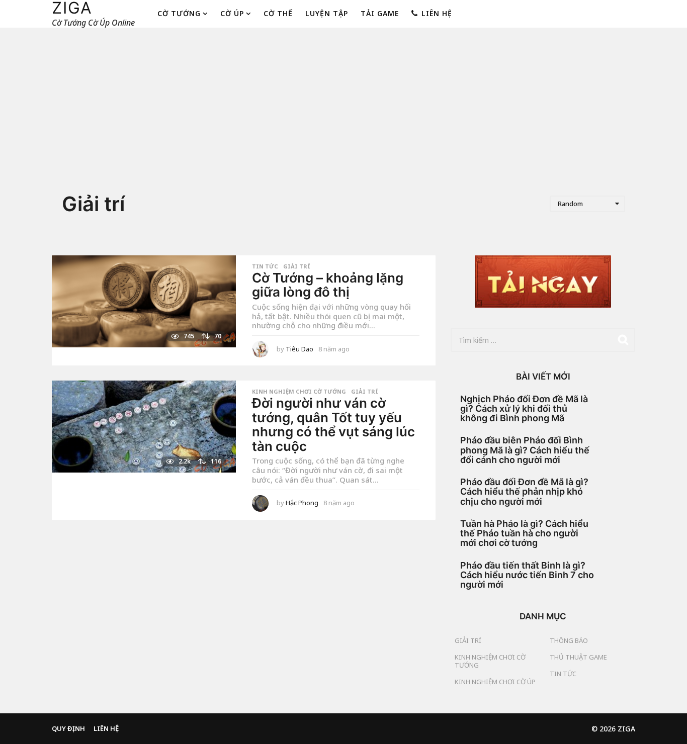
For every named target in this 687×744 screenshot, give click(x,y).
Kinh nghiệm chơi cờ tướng (299, 392)
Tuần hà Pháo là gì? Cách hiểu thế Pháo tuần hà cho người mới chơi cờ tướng (524, 533)
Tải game (380, 13)
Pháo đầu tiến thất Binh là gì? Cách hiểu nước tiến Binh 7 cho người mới (527, 575)
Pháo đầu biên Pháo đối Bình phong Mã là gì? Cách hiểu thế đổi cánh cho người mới (524, 450)
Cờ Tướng (179, 13)
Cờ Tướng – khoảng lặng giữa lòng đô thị (327, 285)
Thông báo (569, 640)
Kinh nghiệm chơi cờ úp (495, 681)
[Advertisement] (343, 111)
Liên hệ (436, 13)
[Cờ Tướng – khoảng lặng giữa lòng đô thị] (144, 301)
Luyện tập (326, 13)
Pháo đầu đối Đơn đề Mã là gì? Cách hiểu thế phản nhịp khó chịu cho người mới (524, 492)
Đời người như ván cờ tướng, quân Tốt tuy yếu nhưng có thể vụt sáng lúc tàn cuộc (333, 424)
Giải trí (296, 266)
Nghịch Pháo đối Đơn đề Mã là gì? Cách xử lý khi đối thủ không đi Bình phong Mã (524, 409)
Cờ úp (232, 13)
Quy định (68, 728)
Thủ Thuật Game (578, 657)
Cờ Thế (278, 13)
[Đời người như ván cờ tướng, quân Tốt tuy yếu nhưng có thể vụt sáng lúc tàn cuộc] (144, 427)
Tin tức (265, 266)
